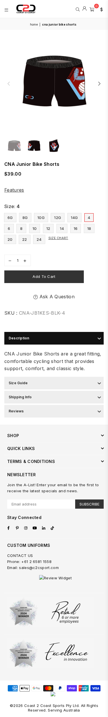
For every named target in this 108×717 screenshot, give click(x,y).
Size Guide (18, 383)
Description (19, 338)
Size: (12, 206)
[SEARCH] (77, 9)
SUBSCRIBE (89, 504)
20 (10, 239)
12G (57, 217)
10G (41, 217)
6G (10, 217)
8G (25, 217)
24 (39, 239)
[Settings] (100, 9)
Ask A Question (56, 296)
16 (76, 228)
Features (14, 190)
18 (89, 228)
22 (24, 239)
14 (62, 228)
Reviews (16, 411)
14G (74, 217)
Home (34, 24)
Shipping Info (20, 397)
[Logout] (84, 9)
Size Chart (58, 238)
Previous (8, 84)
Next (99, 84)
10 (35, 228)
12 (48, 228)
